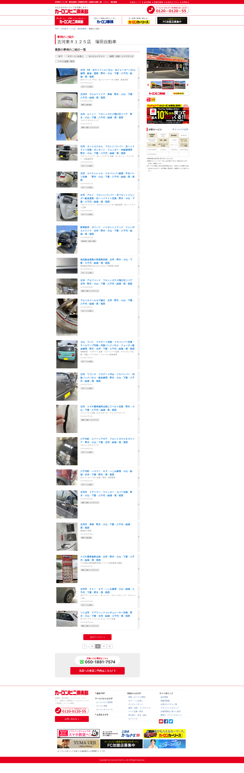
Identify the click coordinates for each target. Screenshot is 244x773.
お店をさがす (103, 714)
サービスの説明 (181, 129)
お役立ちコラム (172, 2)
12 (110, 646)
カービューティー (96, 56)
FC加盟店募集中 (172, 20)
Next (187, 84)
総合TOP (101, 693)
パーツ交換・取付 (66, 61)
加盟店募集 (158, 2)
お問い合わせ (71, 719)
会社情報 (147, 2)
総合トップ (136, 2)
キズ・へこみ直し (75, 56)
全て (60, 56)
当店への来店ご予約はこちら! (96, 670)
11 (104, 646)
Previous (148, 84)
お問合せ (185, 2)
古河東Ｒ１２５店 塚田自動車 (74, 29)
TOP (57, 29)
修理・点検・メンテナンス (121, 56)
